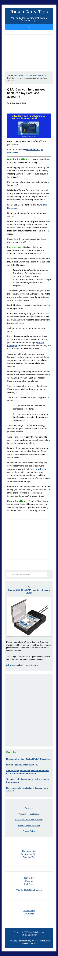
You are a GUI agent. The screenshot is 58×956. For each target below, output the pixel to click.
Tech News (29, 884)
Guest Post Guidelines (29, 814)
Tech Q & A (29, 878)
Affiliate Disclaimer (29, 935)
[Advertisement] (29, 710)
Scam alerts (29, 910)
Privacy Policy (29, 831)
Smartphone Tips (29, 854)
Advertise (29, 808)
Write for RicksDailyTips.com (29, 890)
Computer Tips (29, 851)
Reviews (29, 881)
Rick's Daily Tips (29, 11)
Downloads (29, 914)
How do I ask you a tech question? (22, 765)
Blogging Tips (29, 857)
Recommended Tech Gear (29, 825)
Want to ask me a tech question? (29, 820)
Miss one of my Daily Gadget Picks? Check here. (28, 759)
